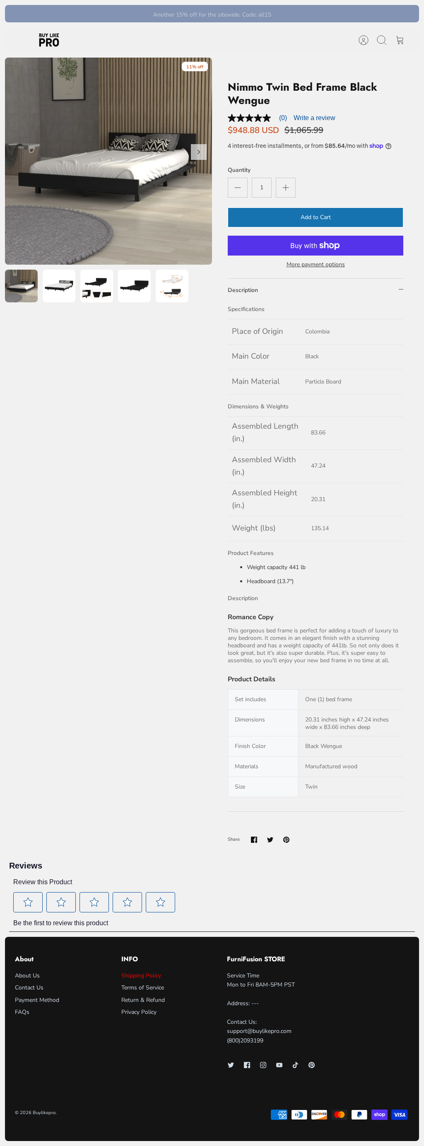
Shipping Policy (141, 976)
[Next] (302, 13)
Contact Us (29, 988)
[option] (108, 161)
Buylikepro (44, 1113)
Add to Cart (316, 217)
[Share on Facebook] (254, 839)
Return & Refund (143, 1000)
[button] (28, 902)
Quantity (239, 170)
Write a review (314, 117)
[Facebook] (247, 1065)
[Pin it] (286, 839)
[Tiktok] (295, 1065)
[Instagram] (263, 1065)
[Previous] (122, 13)
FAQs (22, 1012)
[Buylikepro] (49, 40)
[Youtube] (279, 1065)
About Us (27, 976)
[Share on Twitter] (270, 839)
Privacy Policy (139, 1012)
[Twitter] (231, 1065)
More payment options (316, 264)
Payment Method (37, 1000)
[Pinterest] (312, 1065)
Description (243, 290)
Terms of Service (142, 988)
